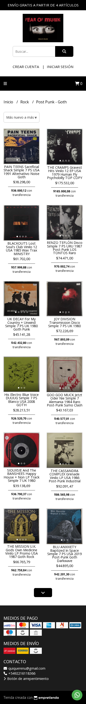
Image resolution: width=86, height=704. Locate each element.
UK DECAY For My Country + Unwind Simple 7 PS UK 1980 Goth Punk (21, 324)
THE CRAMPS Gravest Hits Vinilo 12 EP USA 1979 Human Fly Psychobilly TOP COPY (64, 172)
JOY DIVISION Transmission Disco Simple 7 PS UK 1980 (64, 322)
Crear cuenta (26, 66)
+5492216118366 (21, 673)
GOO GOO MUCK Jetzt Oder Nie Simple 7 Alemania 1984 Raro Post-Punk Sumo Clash (64, 400)
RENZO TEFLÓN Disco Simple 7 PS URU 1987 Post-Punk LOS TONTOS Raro (64, 247)
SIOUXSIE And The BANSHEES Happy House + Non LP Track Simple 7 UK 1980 (21, 475)
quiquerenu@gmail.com (26, 668)
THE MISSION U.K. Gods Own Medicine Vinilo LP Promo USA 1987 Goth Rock (21, 551)
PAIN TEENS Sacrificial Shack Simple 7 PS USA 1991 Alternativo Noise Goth (21, 171)
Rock (25, 102)
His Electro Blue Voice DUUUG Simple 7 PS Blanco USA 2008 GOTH (21, 399)
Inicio (9, 102)
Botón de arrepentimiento (27, 678)
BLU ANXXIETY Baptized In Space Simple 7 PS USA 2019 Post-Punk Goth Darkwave (64, 554)
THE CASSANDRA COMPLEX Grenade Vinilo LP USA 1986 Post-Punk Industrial (65, 475)
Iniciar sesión (60, 66)
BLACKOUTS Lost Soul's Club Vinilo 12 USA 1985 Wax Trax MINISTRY (21, 248)
